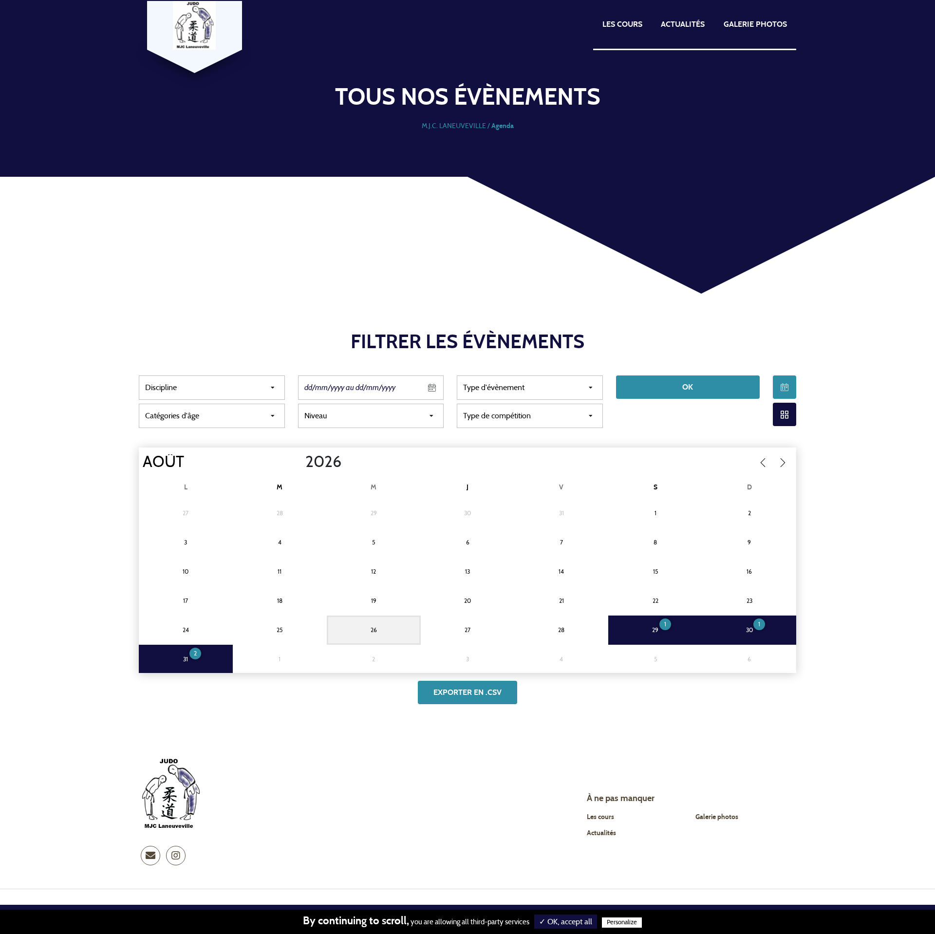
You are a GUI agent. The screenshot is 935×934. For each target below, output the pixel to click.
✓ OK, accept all (565, 922)
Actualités (683, 24)
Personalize (622, 922)
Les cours (622, 24)
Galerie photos (755, 24)
